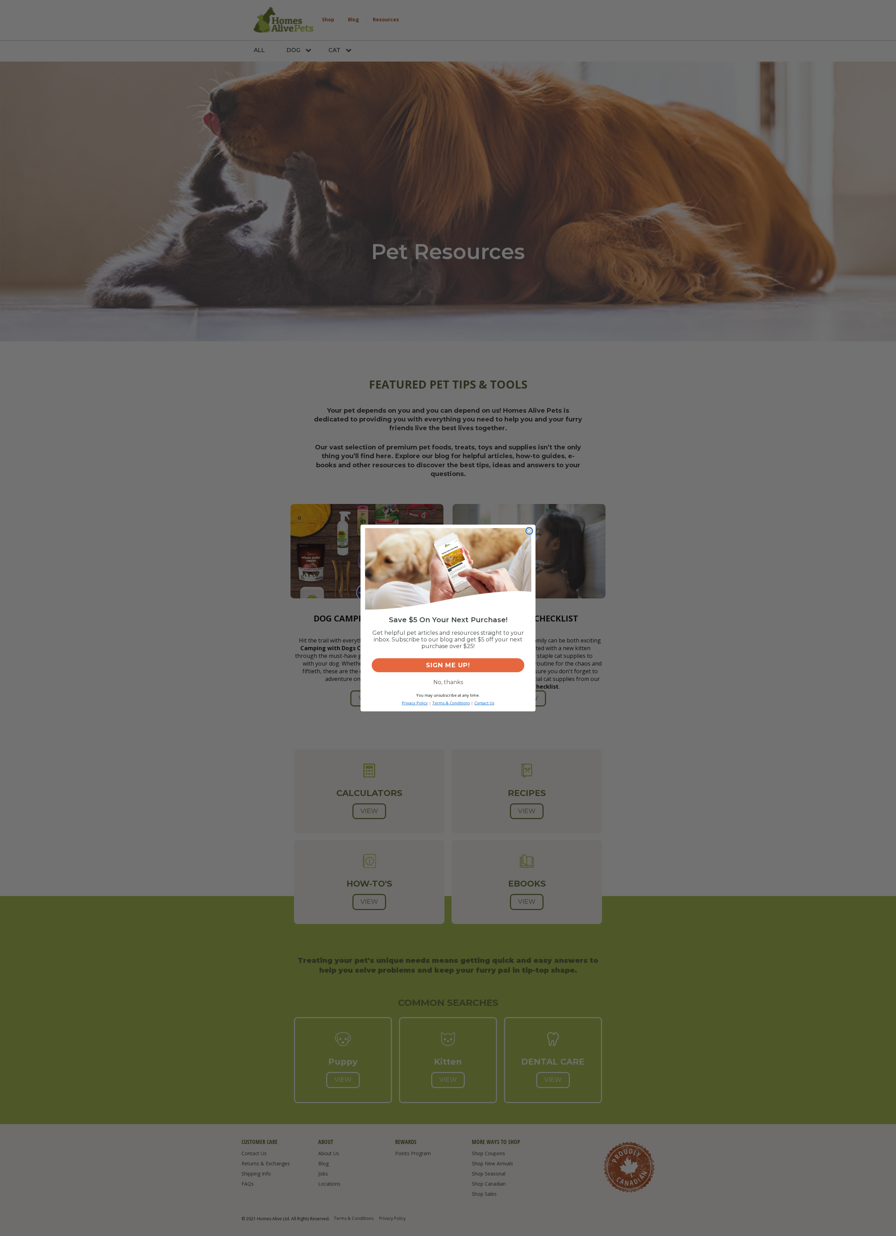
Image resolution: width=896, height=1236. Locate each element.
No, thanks (448, 682)
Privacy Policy (415, 702)
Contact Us (484, 702)
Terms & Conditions (451, 702)
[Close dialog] (529, 530)
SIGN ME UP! (448, 665)
